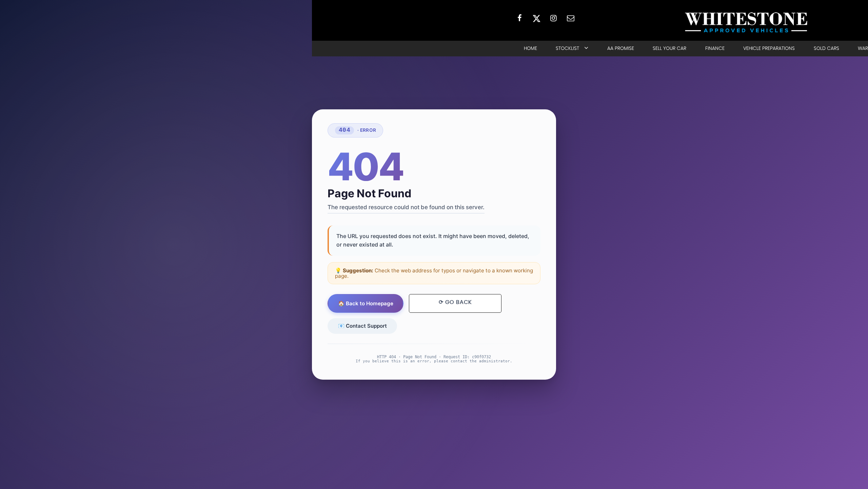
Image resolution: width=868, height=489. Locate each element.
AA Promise (620, 48)
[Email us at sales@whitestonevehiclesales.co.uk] (570, 18)
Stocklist (567, 48)
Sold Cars (826, 48)
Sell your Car (669, 48)
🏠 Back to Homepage (365, 303)
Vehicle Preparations (769, 48)
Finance (715, 48)
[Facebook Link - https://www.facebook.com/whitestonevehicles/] (520, 18)
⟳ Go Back (455, 302)
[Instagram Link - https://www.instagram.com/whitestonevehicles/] (553, 18)
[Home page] (746, 22)
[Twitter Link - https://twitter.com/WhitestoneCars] (536, 18)
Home (530, 48)
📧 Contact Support (362, 326)
